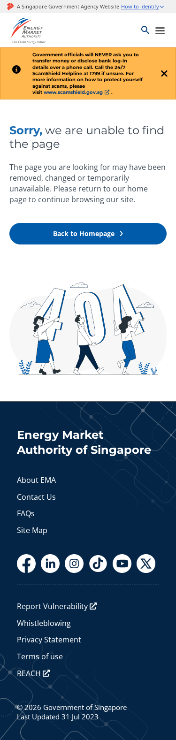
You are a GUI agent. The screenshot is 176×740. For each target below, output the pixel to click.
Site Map (32, 530)
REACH (29, 673)
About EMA (36, 480)
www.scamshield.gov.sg (73, 92)
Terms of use (40, 656)
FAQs (26, 513)
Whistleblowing (44, 623)
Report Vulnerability (52, 606)
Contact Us (36, 497)
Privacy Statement (49, 639)
